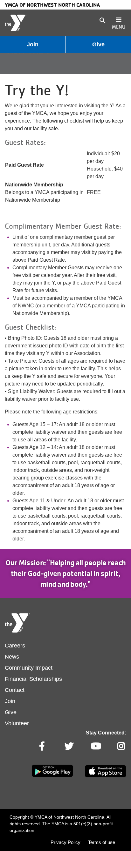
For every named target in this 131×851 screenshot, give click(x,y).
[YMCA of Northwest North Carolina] (15, 23)
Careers (15, 645)
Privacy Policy (65, 842)
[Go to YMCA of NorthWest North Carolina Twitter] (69, 746)
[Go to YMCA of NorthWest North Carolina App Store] (105, 776)
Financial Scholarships (33, 679)
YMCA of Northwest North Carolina (52, 5)
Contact (14, 690)
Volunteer (17, 723)
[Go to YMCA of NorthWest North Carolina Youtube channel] (95, 746)
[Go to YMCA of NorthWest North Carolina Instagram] (121, 746)
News (12, 656)
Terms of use (101, 842)
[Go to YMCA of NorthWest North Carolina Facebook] (42, 746)
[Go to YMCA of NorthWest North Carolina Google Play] (52, 776)
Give (98, 44)
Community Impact (28, 668)
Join (32, 44)
